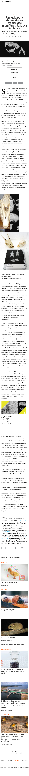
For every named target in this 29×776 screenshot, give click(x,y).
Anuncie (17, 760)
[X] (9, 753)
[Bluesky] (13, 753)
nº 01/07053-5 (6, 532)
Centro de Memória (24, 767)
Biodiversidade (9, 83)
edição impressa (25, 1)
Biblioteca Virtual (15, 767)
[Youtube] (20, 753)
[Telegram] (17, 753)
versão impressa (16, 288)
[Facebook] (7, 753)
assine (16, 1)
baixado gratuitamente (7, 286)
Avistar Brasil (5, 465)
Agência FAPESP (7, 767)
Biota (3, 548)
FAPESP (1, 767)
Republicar (25, 547)
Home (2, 760)
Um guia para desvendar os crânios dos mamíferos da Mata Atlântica (14, 23)
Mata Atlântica (11, 548)
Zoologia (21, 83)
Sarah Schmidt (14, 69)
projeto (16, 450)
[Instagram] (11, 753)
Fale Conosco (25, 760)
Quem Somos (9, 760)
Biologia (15, 83)
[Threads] (15, 753)
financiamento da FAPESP (15, 139)
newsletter (20, 1)
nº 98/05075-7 (22, 520)
